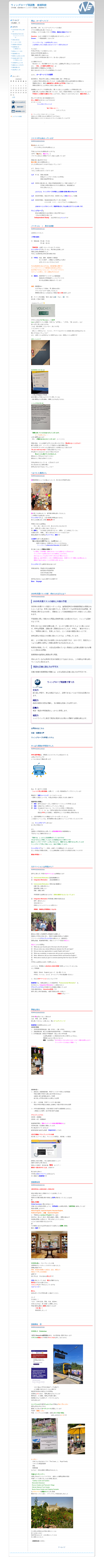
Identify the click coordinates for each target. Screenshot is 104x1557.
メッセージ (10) (16, 42)
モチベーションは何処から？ (42, 867)
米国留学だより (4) (17, 62)
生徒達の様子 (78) (17, 58)
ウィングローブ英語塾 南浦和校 (29, 5)
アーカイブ (61, 1547)
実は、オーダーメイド (39, 21)
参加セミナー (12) (17, 51)
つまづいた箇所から (39, 473)
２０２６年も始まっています (42, 138)
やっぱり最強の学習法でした (42, 746)
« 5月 (13, 97)
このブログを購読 (17, 116)
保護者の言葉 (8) (17, 44)
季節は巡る (35, 1010)
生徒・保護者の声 (37, 733)
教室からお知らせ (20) (18, 56)
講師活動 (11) (16, 67)
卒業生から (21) (18, 60)
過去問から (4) (16, 69)
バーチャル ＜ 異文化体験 (42, 226)
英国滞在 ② (36, 1324)
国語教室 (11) (16, 53)
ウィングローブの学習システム (42, 737)
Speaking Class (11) (18, 34)
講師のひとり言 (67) (17, 65)
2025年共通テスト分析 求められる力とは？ (48, 594)
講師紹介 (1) (18, 48)
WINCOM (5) (15, 40)
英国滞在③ (35, 1182)
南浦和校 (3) (15, 47)
